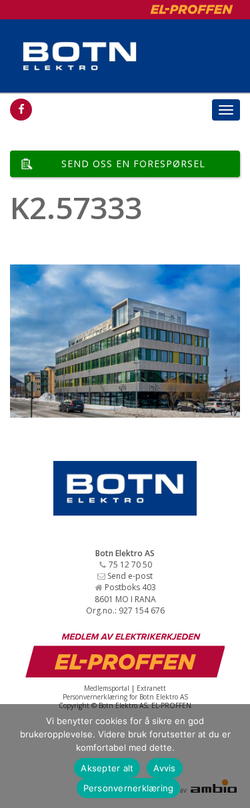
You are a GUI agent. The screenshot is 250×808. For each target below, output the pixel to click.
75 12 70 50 (130, 564)
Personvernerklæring (128, 788)
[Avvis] (233, 756)
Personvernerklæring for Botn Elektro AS (125, 696)
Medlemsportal (106, 688)
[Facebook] (21, 110)
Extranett (151, 688)
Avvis (164, 768)
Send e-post (130, 576)
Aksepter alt (107, 768)
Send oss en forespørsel (133, 163)
